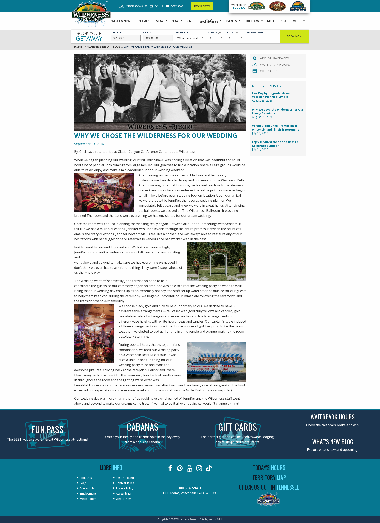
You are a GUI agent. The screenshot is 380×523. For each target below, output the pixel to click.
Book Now (202, 6)
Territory (269, 477)
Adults (215, 34)
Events (231, 21)
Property (182, 32)
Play (175, 21)
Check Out (150, 32)
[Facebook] (170, 468)
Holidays (252, 21)
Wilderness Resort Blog (102, 46)
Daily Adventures (208, 21)
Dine (189, 21)
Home (78, 46)
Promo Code (255, 32)
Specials (143, 21)
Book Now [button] (294, 36)
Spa (283, 21)
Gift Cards (176, 6)
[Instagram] (199, 468)
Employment (88, 493)
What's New (120, 21)
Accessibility (123, 493)
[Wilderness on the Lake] (298, 6)
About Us (86, 477)
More (297, 21)
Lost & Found (125, 477)
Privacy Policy (124, 488)
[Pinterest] (180, 468)
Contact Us (87, 488)
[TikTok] (209, 468)
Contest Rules (125, 483)
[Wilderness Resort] (257, 6)
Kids (232, 34)
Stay (159, 21)
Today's (269, 467)
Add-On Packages (274, 58)
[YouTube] (189, 468)
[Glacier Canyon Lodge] (277, 6)
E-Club (158, 6)
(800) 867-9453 (190, 488)
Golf (271, 21)
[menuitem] (120, 21)
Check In (116, 32)
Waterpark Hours (136, 6)
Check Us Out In (269, 487)
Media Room (88, 499)
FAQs (83, 483)
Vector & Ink (216, 519)
